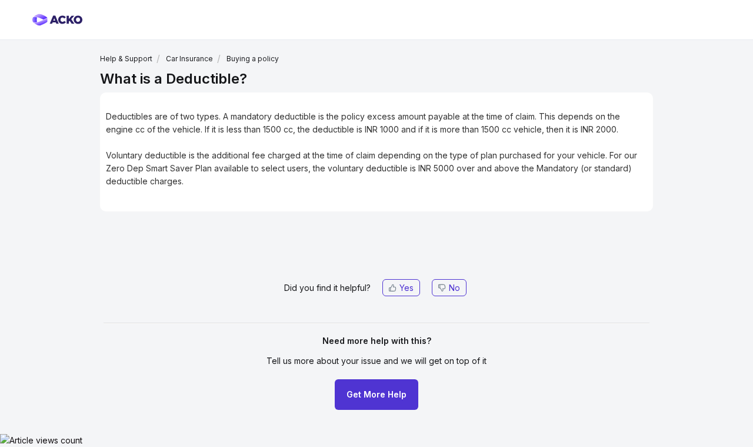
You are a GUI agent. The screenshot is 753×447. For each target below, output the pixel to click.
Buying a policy (252, 58)
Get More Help (376, 394)
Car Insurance (189, 58)
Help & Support (126, 58)
